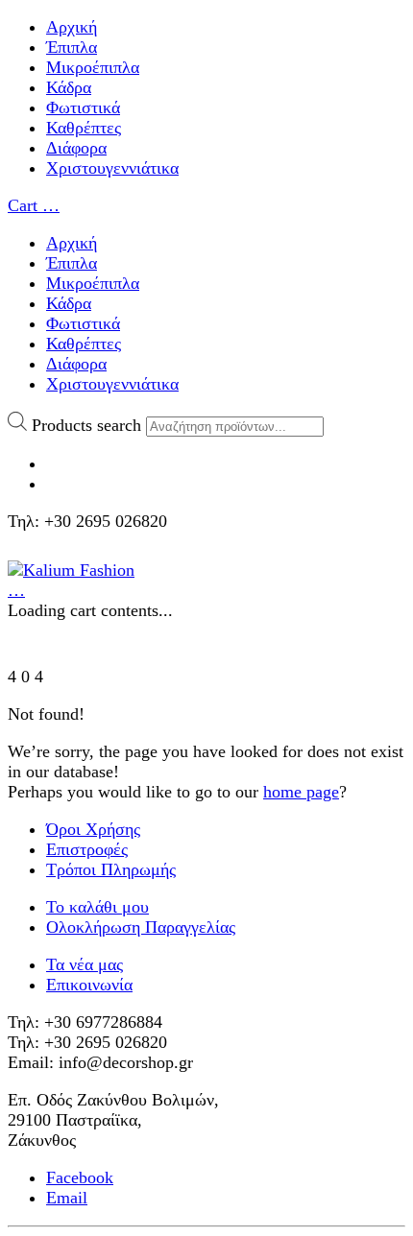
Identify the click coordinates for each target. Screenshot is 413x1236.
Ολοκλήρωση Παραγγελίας (140, 927)
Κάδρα (68, 87)
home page (301, 791)
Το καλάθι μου (97, 906)
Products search (86, 425)
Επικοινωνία (89, 984)
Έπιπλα (71, 47)
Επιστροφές (87, 849)
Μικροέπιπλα (92, 67)
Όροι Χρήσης (93, 829)
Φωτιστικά (83, 107)
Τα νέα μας (84, 964)
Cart (34, 205)
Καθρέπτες (83, 127)
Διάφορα (76, 147)
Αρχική (71, 26)
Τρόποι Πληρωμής (111, 869)
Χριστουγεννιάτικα (112, 168)
